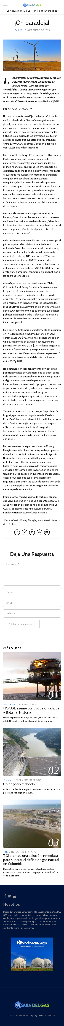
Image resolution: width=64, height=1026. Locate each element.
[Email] (47, 532)
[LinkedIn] (14, 896)
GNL (6, 851)
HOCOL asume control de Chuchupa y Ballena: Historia (31, 710)
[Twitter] (9, 896)
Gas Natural (9, 704)
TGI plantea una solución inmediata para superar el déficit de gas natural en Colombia (31, 859)
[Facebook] (5, 896)
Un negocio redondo (19, 784)
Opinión (19, 30)
